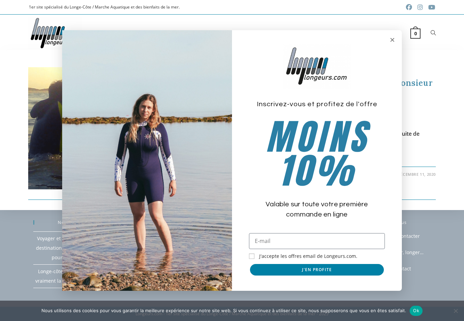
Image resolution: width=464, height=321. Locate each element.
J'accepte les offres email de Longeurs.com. (308, 256)
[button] (392, 39)
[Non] (455, 310)
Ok (416, 310)
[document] (232, 160)
